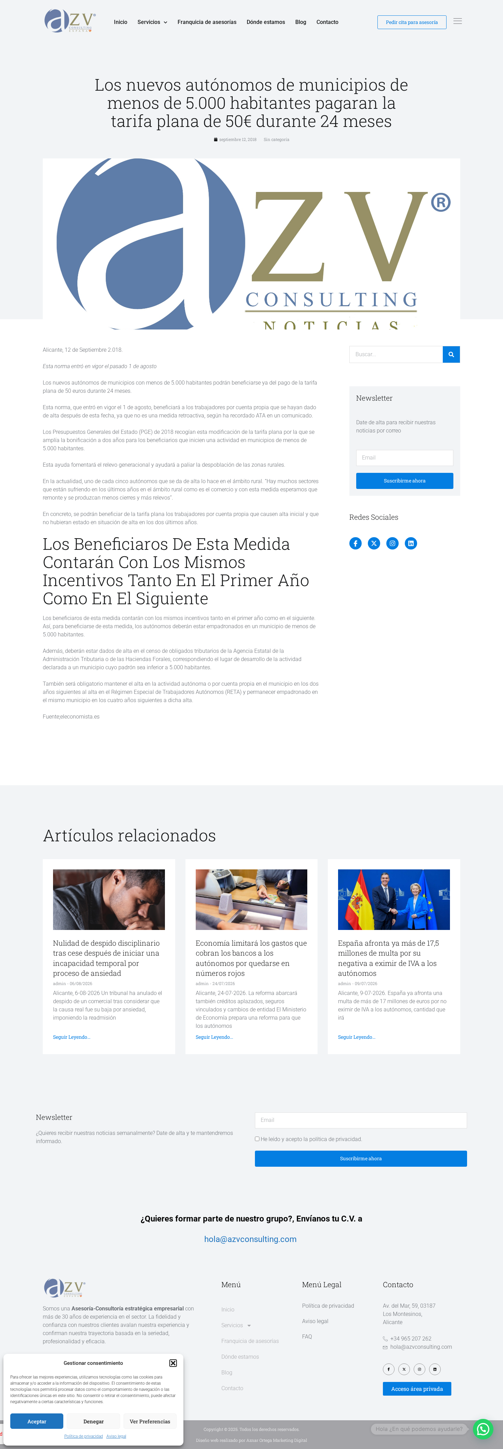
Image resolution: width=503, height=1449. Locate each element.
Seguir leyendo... (71, 1037)
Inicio (120, 22)
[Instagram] (392, 543)
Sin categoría (276, 139)
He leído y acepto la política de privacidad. (311, 1139)
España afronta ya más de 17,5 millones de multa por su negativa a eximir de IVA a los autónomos (388, 958)
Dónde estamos (266, 22)
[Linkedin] (411, 543)
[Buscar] (451, 354)
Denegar (93, 1421)
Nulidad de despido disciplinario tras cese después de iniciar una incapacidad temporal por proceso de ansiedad (106, 958)
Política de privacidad (83, 1436)
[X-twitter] (374, 543)
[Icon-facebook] (355, 543)
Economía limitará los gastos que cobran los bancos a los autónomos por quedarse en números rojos (251, 958)
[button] (173, 1363)
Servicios (149, 22)
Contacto (327, 22)
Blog (300, 22)
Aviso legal (116, 1436)
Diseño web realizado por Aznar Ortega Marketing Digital (251, 1440)
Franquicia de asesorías (207, 22)
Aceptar (36, 1421)
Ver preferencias (150, 1421)
